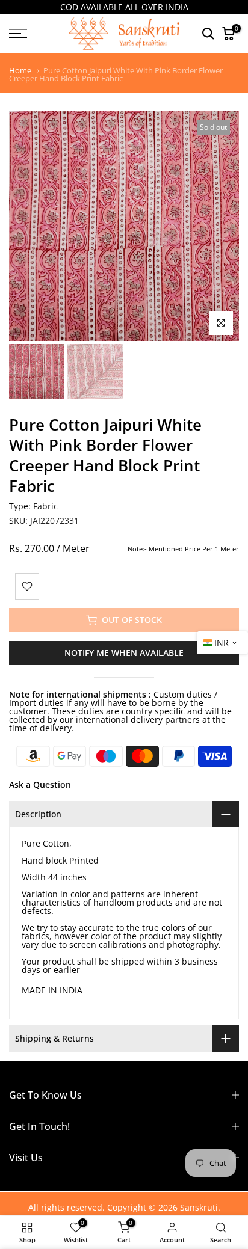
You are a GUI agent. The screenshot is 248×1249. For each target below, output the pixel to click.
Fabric (45, 506)
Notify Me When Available (124, 652)
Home (20, 71)
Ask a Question (40, 784)
